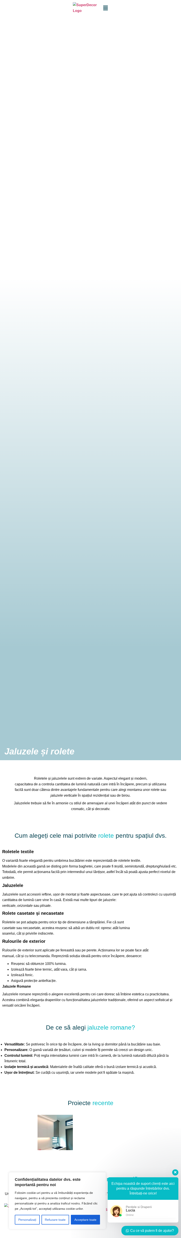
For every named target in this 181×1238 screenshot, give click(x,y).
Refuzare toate (55, 1219)
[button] (7, 1133)
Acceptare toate (85, 1219)
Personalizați (27, 1219)
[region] (57, 1200)
